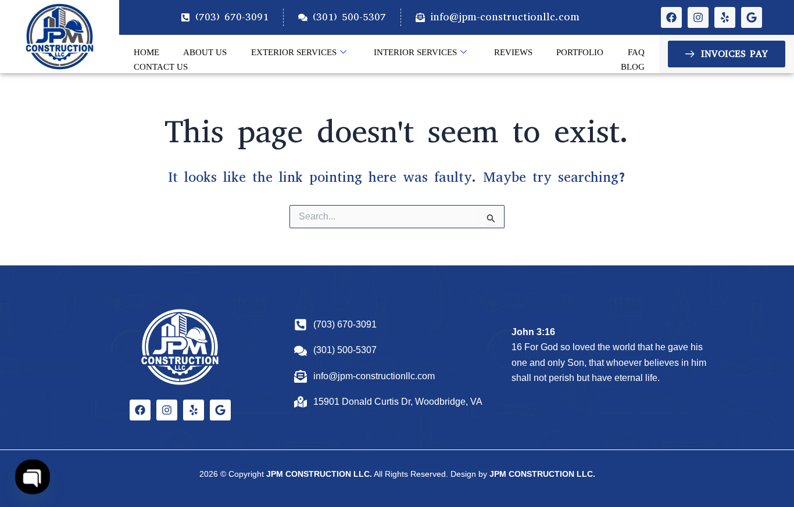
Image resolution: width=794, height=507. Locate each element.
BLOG (633, 66)
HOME (146, 52)
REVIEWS (513, 52)
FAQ (636, 52)
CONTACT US (161, 66)
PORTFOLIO (579, 52)
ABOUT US (205, 52)
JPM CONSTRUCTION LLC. (319, 474)
